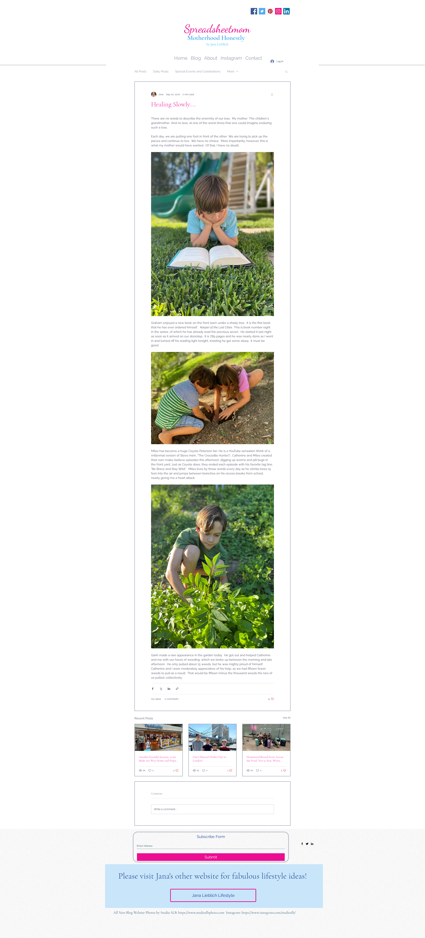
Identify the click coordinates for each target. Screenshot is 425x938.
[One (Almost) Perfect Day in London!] (212, 737)
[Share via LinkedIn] (168, 688)
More (230, 71)
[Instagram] (278, 11)
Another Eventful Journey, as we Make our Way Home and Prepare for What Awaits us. (158, 758)
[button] (286, 71)
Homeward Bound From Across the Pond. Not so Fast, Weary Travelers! (265, 758)
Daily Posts (161, 71)
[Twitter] (262, 11)
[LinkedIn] (286, 11)
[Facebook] (254, 11)
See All (287, 717)
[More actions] (272, 94)
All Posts (140, 71)
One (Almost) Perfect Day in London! (209, 758)
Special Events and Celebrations (197, 71)
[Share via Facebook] (152, 688)
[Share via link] (177, 688)
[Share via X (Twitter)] (160, 688)
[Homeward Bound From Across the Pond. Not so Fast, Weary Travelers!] (266, 737)
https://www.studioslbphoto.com (201, 912)
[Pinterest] (270, 11)
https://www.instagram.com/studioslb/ (269, 912)
